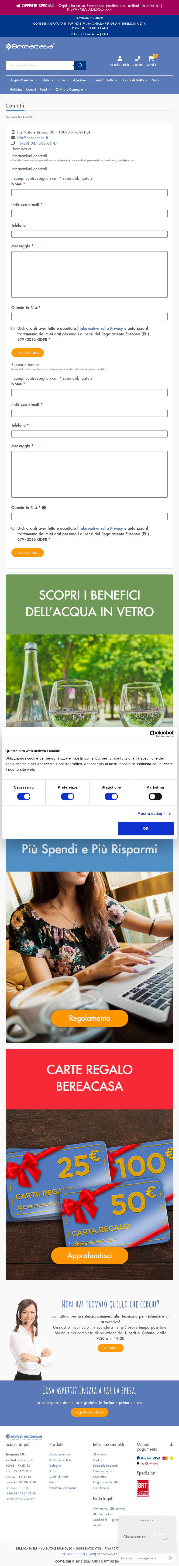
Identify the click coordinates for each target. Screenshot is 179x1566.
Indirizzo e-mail (26, 205)
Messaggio (22, 246)
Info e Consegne (71, 89)
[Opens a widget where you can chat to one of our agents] (147, 1539)
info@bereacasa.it (32, 138)
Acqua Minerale (21, 80)
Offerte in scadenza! (62, 1488)
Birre (61, 80)
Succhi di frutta (133, 80)
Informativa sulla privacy (109, 1508)
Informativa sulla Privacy (101, 328)
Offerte (75, 34)
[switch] (67, 796)
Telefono (18, 225)
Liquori (31, 89)
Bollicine (16, 89)
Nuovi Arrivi (91, 34)
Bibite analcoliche (60, 1460)
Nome (18, 184)
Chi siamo (99, 1454)
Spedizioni (100, 1476)
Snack (99, 80)
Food (43, 89)
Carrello (151, 61)
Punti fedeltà (101, 1488)
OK (146, 828)
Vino (155, 80)
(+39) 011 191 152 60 (21, 1493)
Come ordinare (102, 1471)
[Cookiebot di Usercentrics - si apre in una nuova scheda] (153, 734)
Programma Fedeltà (106, 1482)
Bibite (45, 80)
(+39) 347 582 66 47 (39, 143)
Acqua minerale (59, 1454)
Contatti (138, 64)
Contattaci (111, 1348)
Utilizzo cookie (102, 1514)
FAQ (105, 34)
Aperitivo (79, 80)
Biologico (55, 1465)
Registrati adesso (90, 1412)
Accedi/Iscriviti (120, 64)
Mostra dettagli (151, 814)
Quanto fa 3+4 (26, 308)
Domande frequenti (105, 1465)
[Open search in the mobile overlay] (46, 65)
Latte (110, 80)
